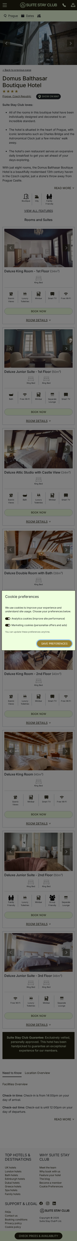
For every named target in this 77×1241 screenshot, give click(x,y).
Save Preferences (54, 643)
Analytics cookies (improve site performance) (38, 618)
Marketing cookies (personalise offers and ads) (39, 625)
